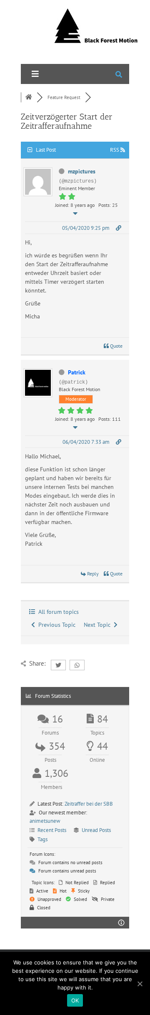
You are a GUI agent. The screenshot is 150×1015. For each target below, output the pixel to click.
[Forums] (28, 97)
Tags (43, 839)
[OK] (139, 983)
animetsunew (45, 820)
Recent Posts (52, 830)
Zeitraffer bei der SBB (89, 803)
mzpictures (81, 171)
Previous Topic (55, 624)
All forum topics (57, 612)
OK (75, 1000)
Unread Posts (96, 830)
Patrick (76, 372)
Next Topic (99, 624)
